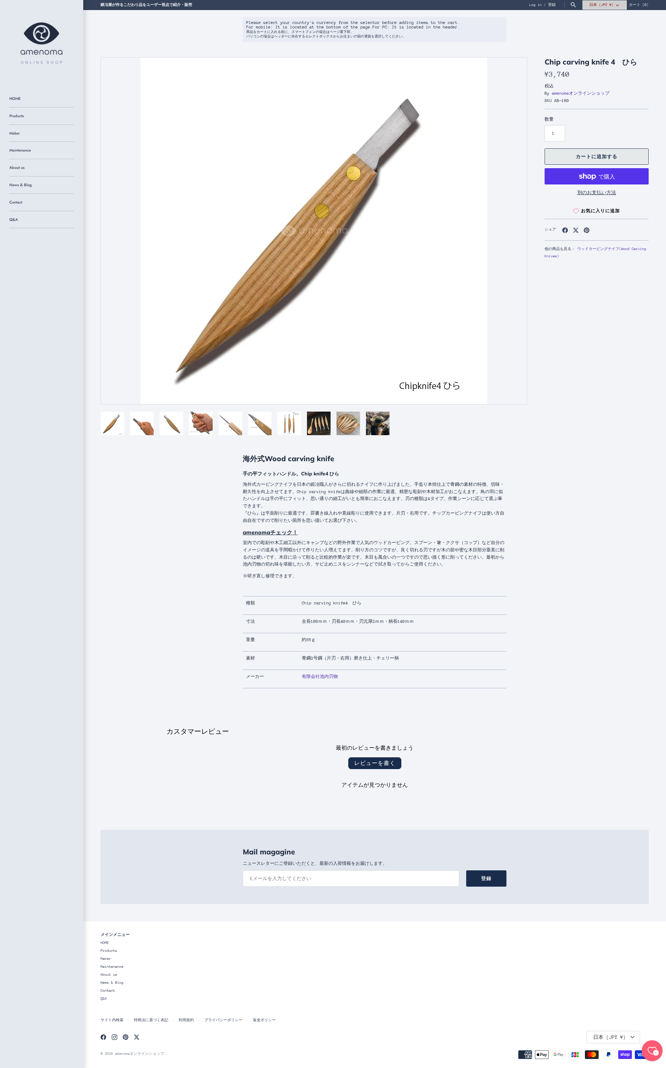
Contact (15, 202)
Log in (535, 5)
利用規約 (186, 1020)
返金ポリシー (264, 1020)
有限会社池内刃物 (320, 676)
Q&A (13, 219)
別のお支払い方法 (596, 192)
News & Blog (20, 185)
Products (16, 116)
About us (17, 167)
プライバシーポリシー (223, 1020)
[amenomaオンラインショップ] (41, 41)
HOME (14, 98)
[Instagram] (114, 1037)
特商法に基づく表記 (151, 1020)
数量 (549, 119)
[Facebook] (103, 1037)
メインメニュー (115, 934)
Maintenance (20, 150)
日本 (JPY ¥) (601, 5)
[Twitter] (136, 1037)
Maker (14, 133)
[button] (512, 231)
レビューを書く (374, 763)
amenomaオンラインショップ (580, 93)
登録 (552, 5)
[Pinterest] (125, 1037)
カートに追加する (596, 156)
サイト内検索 (112, 1020)
